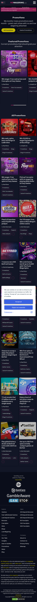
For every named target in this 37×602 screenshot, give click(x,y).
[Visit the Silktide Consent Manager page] (32, 312)
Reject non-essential (18, 307)
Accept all (18, 302)
